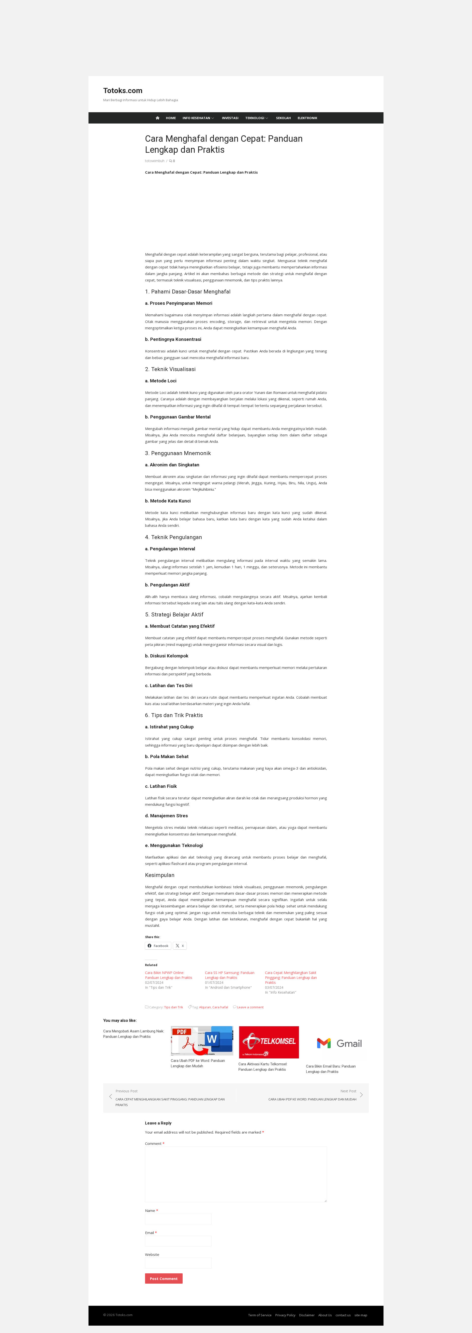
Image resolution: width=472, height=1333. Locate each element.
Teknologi (254, 118)
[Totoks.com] (157, 118)
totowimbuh (154, 160)
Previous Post (170, 1098)
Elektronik (307, 118)
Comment (154, 1143)
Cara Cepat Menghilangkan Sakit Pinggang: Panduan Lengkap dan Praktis (291, 977)
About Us (325, 1315)
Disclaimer (307, 1315)
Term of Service (260, 1315)
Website (152, 1254)
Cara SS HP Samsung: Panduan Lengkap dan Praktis (229, 975)
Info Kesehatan (196, 118)
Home (171, 118)
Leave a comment (250, 1007)
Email (151, 1232)
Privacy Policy (285, 1315)
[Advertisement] (147, 34)
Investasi (230, 118)
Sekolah (283, 118)
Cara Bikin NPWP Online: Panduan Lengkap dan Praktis (168, 975)
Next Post (312, 1095)
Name (151, 1210)
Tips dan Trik (173, 1007)
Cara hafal (220, 1007)
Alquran (205, 1007)
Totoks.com (123, 90)
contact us (343, 1315)
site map (360, 1315)
